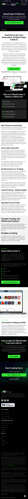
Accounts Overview (5, 412)
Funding (3, 429)
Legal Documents (5, 442)
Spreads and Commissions (7, 423)
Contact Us (3, 444)
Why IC (2, 438)
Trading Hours (4, 427)
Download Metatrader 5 (10, 282)
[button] (22, 1)
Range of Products (5, 425)
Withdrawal (3, 431)
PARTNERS (6, 1)
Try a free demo (14, 379)
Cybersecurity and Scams (6, 418)
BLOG (10, 1)
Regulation (3, 440)
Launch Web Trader (5, 416)
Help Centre (3, 436)
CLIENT (2, 1)
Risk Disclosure (11, 465)
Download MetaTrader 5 (14, 22)
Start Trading (14, 356)
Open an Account (5, 414)
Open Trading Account (14, 375)
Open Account (14, 69)
